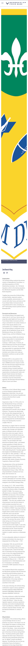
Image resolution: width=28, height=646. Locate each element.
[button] (2, 3)
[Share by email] (7, 273)
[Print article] (4, 273)
